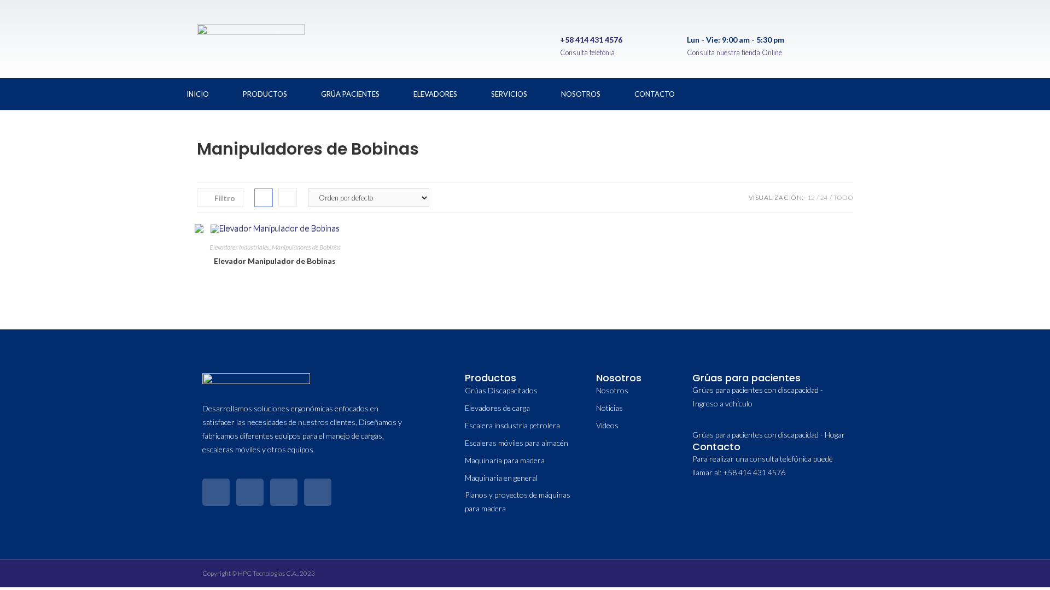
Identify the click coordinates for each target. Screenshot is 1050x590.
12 (811, 197)
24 (824, 197)
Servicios (509, 94)
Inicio (197, 94)
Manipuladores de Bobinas (306, 247)
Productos (265, 94)
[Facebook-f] (216, 492)
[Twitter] (794, 91)
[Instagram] (830, 91)
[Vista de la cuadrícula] (263, 197)
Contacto (654, 94)
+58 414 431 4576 (591, 39)
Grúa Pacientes (350, 94)
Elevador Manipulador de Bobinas (275, 261)
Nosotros (580, 94)
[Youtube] (866, 91)
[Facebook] (758, 91)
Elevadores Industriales (239, 247)
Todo (843, 197)
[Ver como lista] (287, 197)
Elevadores (435, 94)
